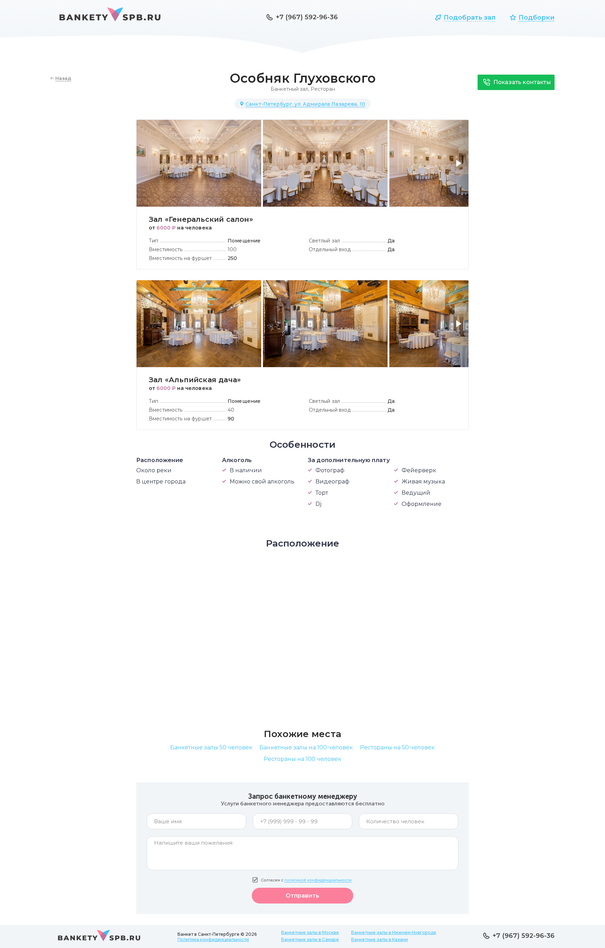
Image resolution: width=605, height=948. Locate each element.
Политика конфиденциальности (213, 939)
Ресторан (323, 89)
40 (231, 410)
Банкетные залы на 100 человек (306, 747)
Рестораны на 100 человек (302, 759)
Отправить (302, 895)
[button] (460, 167)
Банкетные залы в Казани (379, 939)
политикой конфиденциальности (318, 880)
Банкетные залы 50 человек (211, 747)
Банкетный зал (289, 89)
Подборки (537, 17)
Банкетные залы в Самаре (310, 939)
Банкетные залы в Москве (310, 932)
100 (232, 249)
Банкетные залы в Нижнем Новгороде (393, 932)
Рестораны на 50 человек (397, 747)
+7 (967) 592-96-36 (307, 17)
